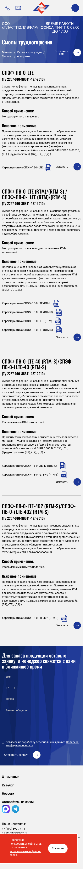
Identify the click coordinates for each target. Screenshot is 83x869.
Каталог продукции (29, 52)
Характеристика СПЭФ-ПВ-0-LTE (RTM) (26, 303)
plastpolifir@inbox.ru (14, 833)
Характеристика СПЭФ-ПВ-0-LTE (22, 167)
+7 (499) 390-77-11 (13, 828)
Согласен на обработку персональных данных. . (42, 744)
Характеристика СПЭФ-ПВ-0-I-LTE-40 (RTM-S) (30, 474)
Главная (7, 52)
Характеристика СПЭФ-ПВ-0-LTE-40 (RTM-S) (29, 465)
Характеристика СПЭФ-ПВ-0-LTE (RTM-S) (27, 312)
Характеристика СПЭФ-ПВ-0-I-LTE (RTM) (27, 321)
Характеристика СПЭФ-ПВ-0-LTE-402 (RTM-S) (30, 617)
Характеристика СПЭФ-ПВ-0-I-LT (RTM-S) (27, 329)
